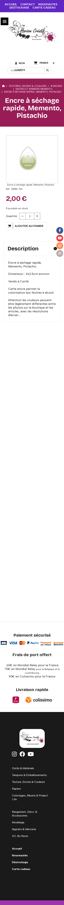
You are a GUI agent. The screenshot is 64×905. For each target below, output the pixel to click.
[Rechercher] (48, 70)
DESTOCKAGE (19, 7)
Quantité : (12, 216)
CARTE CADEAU (44, 7)
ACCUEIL (11, 4)
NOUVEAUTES (47, 4)
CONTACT (27, 4)
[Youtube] (59, 238)
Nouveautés (20, 855)
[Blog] (59, 253)
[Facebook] (59, 230)
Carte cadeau (21, 869)
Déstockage (20, 862)
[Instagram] (59, 245)
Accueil (17, 848)
